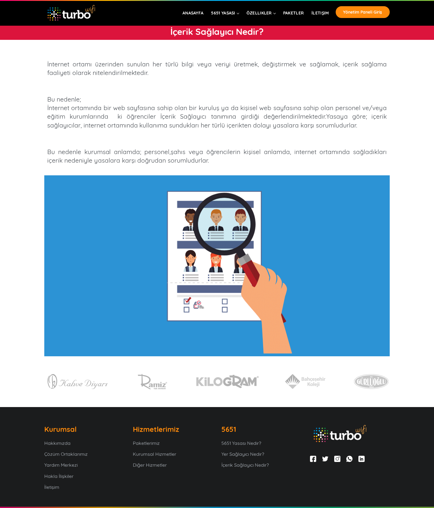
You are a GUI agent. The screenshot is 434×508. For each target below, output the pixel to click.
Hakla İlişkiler (59, 476)
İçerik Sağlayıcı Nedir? (245, 465)
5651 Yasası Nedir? (241, 443)
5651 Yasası (223, 13)
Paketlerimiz (147, 443)
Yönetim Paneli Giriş (362, 12)
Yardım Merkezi (61, 465)
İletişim (320, 13)
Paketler (293, 13)
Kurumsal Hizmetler (155, 454)
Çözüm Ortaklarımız (66, 454)
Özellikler (259, 13)
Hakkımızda (58, 443)
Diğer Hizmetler (150, 465)
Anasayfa (192, 13)
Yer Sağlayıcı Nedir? (243, 454)
